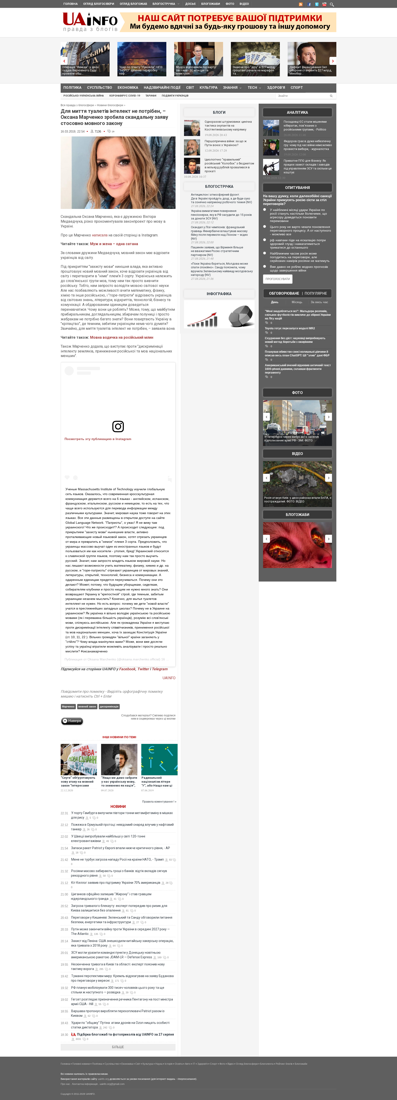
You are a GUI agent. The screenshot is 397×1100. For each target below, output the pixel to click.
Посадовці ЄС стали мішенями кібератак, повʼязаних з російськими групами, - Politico (305, 125)
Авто (187, 1063)
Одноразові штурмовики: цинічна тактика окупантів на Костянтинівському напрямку (228, 125)
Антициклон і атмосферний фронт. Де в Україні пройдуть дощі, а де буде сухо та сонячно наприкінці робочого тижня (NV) (221, 198)
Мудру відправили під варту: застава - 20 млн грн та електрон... (196, 70)
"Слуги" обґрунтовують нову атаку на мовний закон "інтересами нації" (78, 783)
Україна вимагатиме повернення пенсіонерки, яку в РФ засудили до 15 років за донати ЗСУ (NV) (221, 214)
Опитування (297, 188)
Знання (229, 89)
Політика (72, 88)
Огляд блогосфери (98, 4)
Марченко (68, 706)
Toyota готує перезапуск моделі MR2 (290, 328)
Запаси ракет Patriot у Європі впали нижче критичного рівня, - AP (120, 848)
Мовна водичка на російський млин (121, 337)
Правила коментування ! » (159, 801)
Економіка (128, 88)
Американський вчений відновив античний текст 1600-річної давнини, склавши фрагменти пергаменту (298, 369)
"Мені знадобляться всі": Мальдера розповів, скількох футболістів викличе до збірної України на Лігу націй (298, 315)
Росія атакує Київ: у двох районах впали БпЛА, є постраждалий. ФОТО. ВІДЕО (297, 499)
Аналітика (297, 112)
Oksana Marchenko (102, 659)
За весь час (319, 302)
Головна (70, 4)
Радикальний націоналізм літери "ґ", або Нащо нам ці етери (157, 783)
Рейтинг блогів (284, 1063)
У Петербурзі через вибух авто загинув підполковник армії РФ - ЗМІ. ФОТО (291, 438)
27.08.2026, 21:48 (202, 258)
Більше (118, 1047)
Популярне (316, 293)
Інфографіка (219, 294)
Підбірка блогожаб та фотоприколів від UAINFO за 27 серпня (125, 1034)
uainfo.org (103, 1079)
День (274, 302)
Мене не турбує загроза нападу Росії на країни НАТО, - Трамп (117, 859)
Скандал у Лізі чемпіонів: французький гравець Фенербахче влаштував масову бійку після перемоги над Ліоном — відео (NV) (219, 232)
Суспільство (99, 88)
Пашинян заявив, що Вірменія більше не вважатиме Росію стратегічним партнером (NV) (217, 251)
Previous (63, 61)
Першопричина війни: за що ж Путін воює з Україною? (226, 143)
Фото (230, 4)
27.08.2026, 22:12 (202, 222)
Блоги (219, 112)
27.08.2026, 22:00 (202, 242)
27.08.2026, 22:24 (202, 206)
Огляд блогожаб (133, 4)
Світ (190, 88)
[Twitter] (315, 5)
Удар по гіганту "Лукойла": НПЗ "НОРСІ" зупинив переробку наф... (140, 70)
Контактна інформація (85, 1084)
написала (100, 235)
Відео (244, 4)
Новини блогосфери (110, 105)
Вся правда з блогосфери (77, 105)
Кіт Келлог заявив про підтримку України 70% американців (115, 882)
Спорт (297, 88)
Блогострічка (162, 4)
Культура (209, 88)
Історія (169, 1063)
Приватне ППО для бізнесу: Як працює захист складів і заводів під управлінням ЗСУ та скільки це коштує (308, 166)
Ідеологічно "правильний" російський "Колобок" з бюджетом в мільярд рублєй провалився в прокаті (229, 165)
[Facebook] (308, 5)
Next (334, 61)
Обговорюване (284, 293)
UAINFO (169, 678)
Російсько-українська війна (83, 95)
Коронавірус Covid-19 (124, 95)
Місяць (297, 302)
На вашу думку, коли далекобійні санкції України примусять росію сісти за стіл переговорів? (297, 200)
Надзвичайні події (162, 88)
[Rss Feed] (300, 5)
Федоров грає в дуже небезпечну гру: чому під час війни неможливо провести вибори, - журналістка (308, 145)
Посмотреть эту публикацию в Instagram (98, 439)
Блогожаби (210, 4)
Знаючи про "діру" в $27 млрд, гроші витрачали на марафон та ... (254, 70)
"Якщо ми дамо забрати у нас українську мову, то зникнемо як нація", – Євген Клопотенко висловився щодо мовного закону (119, 787)
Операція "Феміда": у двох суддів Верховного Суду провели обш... (80, 70)
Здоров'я (276, 88)
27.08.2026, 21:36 (202, 278)
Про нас (65, 1084)
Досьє (190, 4)
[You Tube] (323, 5)
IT (194, 1063)
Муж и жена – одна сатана (114, 244)
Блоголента (266, 1063)
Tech (251, 89)
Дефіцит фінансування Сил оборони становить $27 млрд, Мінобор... (310, 70)
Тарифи (150, 95)
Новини (118, 806)
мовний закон (87, 706)
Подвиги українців (175, 95)
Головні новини (81, 1063)
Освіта (179, 1063)
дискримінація (109, 706)
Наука (158, 1063)
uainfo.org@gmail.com (112, 1084)
